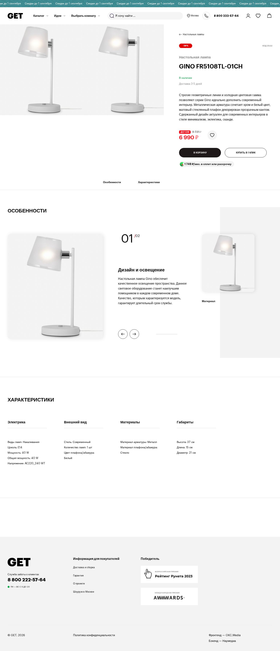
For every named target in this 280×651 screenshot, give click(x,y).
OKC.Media (233, 635)
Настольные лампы (193, 34)
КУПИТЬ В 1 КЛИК (245, 153)
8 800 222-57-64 (226, 15)
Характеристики (149, 182)
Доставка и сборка (84, 567)
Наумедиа (229, 641)
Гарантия (78, 575)
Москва (195, 15)
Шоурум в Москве (83, 591)
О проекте (79, 583)
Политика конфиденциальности (94, 635)
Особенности (112, 182)
